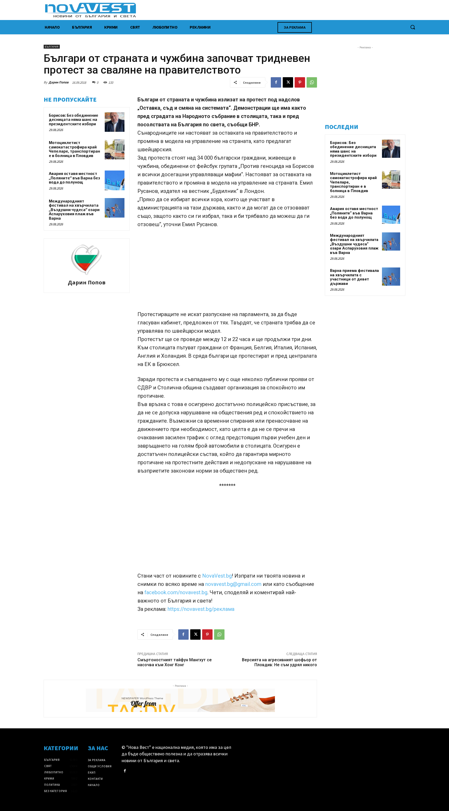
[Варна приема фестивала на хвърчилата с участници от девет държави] (391, 276)
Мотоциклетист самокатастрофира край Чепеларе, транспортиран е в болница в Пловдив (74, 149)
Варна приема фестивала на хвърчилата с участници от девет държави (354, 277)
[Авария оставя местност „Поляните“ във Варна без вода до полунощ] (114, 180)
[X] (288, 82)
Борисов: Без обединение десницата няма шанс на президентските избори (73, 119)
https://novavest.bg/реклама (201, 609)
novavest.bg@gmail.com (234, 584)
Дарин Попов (59, 82)
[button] (412, 27)
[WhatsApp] (312, 82)
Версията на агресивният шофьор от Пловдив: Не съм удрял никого (279, 662)
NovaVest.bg (217, 576)
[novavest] (238, 10)
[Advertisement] (227, 271)
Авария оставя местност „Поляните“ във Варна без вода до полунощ (74, 177)
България (52, 46)
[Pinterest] (300, 82)
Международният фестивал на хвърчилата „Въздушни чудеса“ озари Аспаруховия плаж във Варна (74, 209)
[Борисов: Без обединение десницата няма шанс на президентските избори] (114, 122)
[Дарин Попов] (86, 259)
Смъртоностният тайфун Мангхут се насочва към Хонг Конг (174, 662)
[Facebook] (276, 82)
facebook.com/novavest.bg (175, 592)
